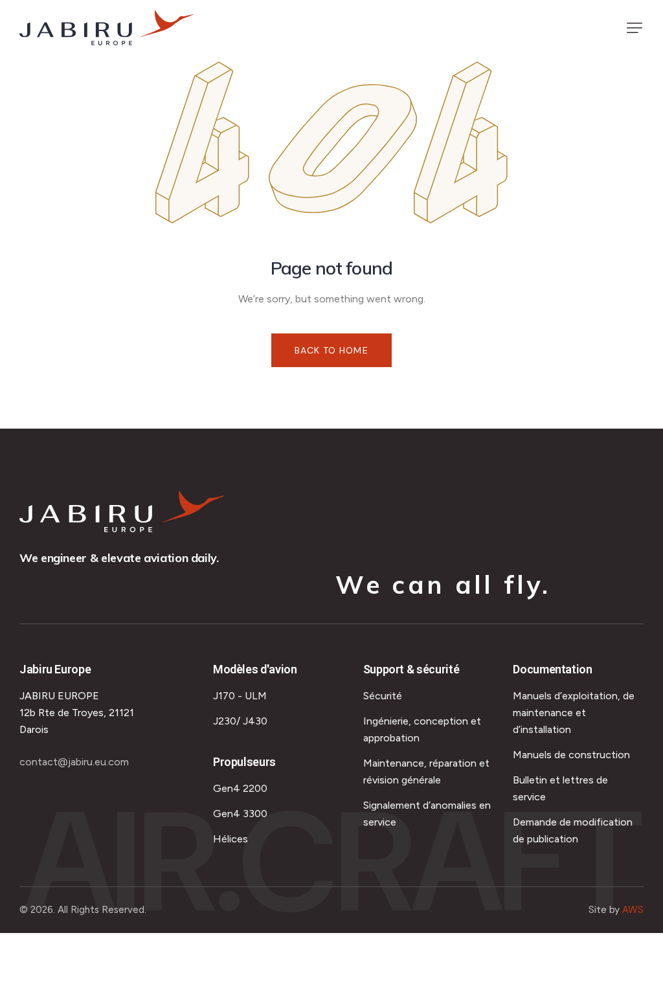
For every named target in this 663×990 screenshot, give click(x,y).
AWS (633, 909)
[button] (634, 28)
